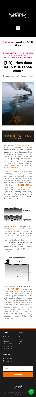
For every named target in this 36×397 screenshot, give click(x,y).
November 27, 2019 (27, 76)
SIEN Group (11, 76)
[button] (18, 28)
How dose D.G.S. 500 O (18, 55)
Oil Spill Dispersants (13, 58)
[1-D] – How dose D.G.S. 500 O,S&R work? (18, 67)
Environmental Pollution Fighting (18, 53)
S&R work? (27, 58)
